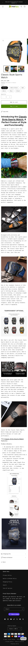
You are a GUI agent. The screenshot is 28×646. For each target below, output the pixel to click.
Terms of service (19, 641)
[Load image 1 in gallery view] (7, 69)
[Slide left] (1, 69)
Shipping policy (15, 643)
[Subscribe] (22, 609)
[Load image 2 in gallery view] (14, 69)
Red (23, 87)
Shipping (3, 82)
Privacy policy (9, 641)
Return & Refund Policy (9, 578)
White (4, 91)
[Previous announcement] (2, 2)
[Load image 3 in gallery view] (21, 69)
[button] (2, 6)
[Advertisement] (14, 23)
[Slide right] (26, 69)
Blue (11, 91)
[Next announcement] (25, 2)
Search (5, 585)
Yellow (4, 87)
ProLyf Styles (11, 639)
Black (18, 91)
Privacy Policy (7, 575)
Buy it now (14, 106)
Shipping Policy (7, 581)
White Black (14, 87)
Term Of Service (7, 588)
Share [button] (4, 562)
